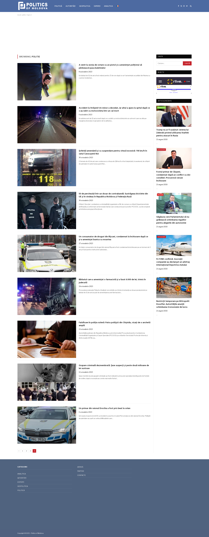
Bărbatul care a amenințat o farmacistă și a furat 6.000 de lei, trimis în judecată (112, 281)
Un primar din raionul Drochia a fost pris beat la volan (104, 408)
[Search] (191, 6)
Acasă (19, 15)
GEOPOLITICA (84, 6)
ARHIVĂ (80, 467)
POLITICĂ (58, 6)
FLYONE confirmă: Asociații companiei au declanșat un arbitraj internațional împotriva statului (173, 262)
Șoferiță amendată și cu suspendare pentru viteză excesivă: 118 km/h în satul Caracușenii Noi (113, 152)
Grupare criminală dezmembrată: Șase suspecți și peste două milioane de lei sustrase (114, 367)
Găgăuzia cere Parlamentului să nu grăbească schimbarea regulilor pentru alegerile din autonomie (172, 220)
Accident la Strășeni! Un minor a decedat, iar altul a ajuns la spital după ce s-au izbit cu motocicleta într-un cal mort (114, 109)
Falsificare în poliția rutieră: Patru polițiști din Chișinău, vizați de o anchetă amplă (114, 324)
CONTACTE (81, 475)
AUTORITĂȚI (70, 6)
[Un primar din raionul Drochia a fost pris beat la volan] (46, 425)
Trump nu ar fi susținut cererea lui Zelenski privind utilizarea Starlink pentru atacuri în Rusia (172, 132)
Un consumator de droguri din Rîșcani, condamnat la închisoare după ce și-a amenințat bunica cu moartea (113, 238)
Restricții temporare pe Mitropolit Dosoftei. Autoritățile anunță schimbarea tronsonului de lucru (172, 304)
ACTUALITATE (161, 149)
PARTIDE (80, 471)
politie (24, 15)
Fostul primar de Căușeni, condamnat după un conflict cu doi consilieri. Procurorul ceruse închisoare (173, 176)
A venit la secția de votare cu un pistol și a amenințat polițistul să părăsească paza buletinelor (110, 66)
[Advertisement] (104, 34)
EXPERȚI (97, 6)
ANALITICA (108, 6)
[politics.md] (33, 6)
